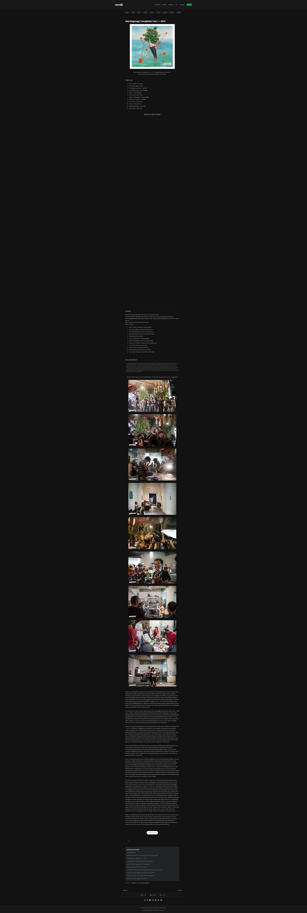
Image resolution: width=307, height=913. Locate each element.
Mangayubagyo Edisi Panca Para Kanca (137, 867)
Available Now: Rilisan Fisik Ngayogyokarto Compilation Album (142, 855)
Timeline (155, 907)
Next (179, 890)
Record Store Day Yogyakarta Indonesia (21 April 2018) (140, 872)
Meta (133, 12)
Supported (146, 882)
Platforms (157, 4)
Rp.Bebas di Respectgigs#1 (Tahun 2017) (137, 878)
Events (139, 882)
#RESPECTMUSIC (131, 852)
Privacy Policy (150, 907)
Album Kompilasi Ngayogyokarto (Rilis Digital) (138, 864)
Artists (163, 895)
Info (176, 4)
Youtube (178, 12)
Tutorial (164, 12)
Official (145, 12)
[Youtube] (150, 900)
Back (125, 890)
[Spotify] (155, 900)
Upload (164, 4)
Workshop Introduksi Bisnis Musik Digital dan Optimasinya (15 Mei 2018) (145, 869)
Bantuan (182, 4)
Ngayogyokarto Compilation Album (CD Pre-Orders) (140, 861)
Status (164, 907)
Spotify (151, 12)
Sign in (189, 4)
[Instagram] (145, 900)
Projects (142, 882)
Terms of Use (144, 907)
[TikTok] (153, 900)
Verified (171, 12)
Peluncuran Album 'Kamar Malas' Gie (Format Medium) (140, 875)
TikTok (158, 12)
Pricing (144, 895)
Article (127, 12)
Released (170, 4)
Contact (154, 895)
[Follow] (158, 900)
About (158, 907)
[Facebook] (147, 900)
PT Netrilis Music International (158, 910)
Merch (161, 907)
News (139, 12)
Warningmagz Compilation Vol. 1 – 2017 (137, 858)
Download (152, 832)
